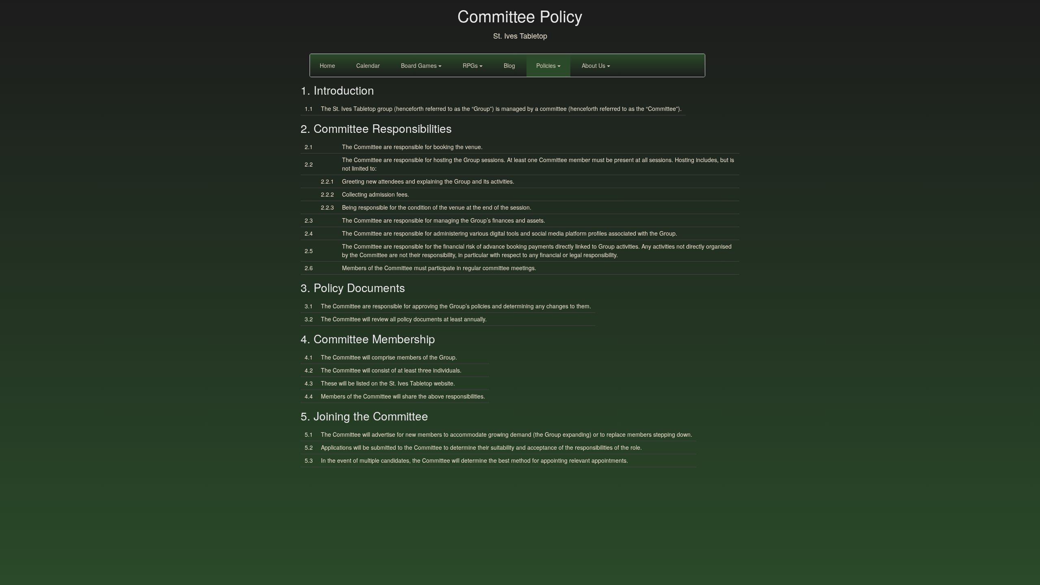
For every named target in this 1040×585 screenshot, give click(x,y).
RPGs (471, 65)
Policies (546, 65)
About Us (594, 65)
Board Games (419, 65)
